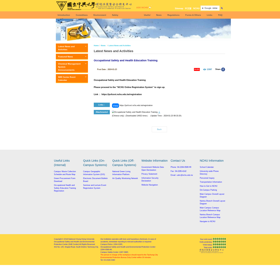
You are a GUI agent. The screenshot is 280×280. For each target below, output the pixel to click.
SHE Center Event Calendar (67, 78)
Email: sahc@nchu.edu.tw (182, 175)
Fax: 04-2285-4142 (178, 171)
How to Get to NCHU (208, 186)
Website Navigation (149, 185)
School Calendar (207, 167)
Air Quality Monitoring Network (125, 178)
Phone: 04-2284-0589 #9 (181, 167)
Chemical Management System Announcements (69, 67)
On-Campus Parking (208, 190)
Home (96, 46)
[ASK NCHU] (144, 8)
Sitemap (179, 8)
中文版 (188, 8)
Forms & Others (193, 15)
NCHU (196, 8)
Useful (147, 15)
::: (222, 3)
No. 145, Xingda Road (66, 247)
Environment (99, 15)
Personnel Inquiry (207, 178)
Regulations (173, 15)
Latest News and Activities (66, 48)
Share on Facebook (223, 69)
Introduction (64, 15)
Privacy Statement (149, 174)
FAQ (220, 15)
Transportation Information (211, 182)
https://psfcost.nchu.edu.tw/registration (122, 94)
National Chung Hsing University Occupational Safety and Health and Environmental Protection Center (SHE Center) (74, 241)
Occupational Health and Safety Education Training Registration (65, 188)
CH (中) (196, 69)
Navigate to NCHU (207, 221)
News (159, 15)
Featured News (65, 56)
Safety (115, 15)
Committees (82, 15)
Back (159, 129)
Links (209, 15)
